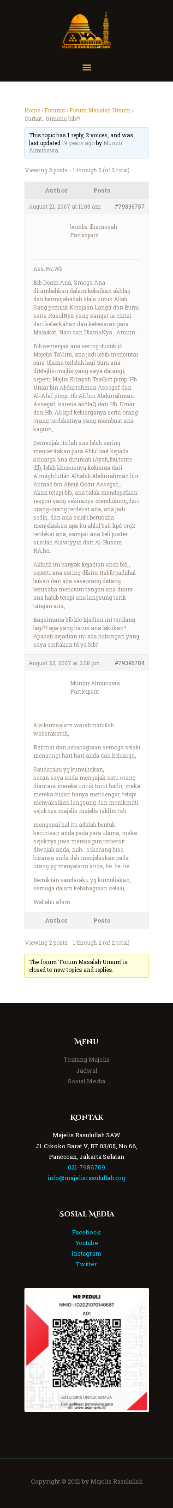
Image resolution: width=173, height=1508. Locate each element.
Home (32, 110)
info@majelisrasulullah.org (86, 1178)
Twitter (86, 1264)
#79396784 (130, 662)
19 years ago (78, 142)
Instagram (86, 1253)
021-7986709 (86, 1167)
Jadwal (86, 1070)
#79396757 (130, 206)
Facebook (86, 1232)
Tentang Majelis (87, 1059)
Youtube (86, 1243)
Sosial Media (86, 1081)
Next (133, 1350)
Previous (40, 1350)
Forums (54, 110)
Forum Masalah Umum (100, 110)
